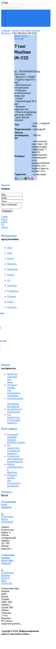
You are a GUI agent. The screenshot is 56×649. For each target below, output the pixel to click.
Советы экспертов (17, 22)
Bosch (10, 258)
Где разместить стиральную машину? (13, 418)
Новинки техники (16, 16)
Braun (10, 302)
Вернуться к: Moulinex (21, 37)
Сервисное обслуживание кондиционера (15, 459)
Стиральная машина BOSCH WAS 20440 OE (7, 559)
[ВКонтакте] (16, 178)
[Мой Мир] (25, 178)
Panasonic (13, 291)
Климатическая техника (20, 11)
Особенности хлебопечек (14, 410)
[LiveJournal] (28, 178)
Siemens (12, 307)
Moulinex (6, 33)
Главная (5, 30)
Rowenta (12, 285)
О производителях (17, 25)
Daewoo (11, 296)
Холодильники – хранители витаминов (15, 402)
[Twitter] (19, 178)
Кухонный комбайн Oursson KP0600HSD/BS (16, 438)
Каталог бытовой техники (26, 30)
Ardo (9, 253)
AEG (9, 247)
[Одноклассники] (22, 178)
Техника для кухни (17, 13)
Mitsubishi (12, 269)
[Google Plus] (32, 178)
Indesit (10, 274)
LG (8, 280)
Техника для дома (16, 19)
